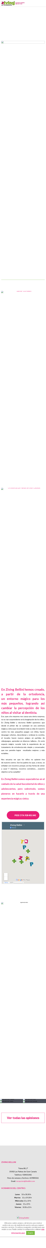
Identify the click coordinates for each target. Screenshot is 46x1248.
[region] (23, 20)
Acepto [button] (30, 1233)
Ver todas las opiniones (23, 1118)
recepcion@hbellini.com (25, 1181)
